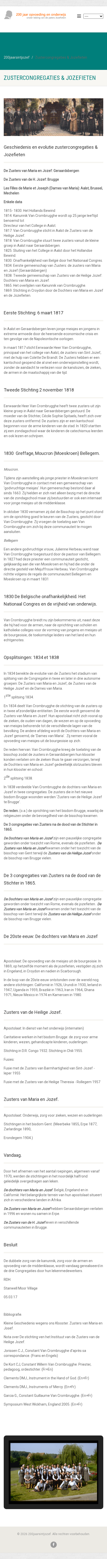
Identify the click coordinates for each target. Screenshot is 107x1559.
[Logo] (36, 15)
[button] (42, 1490)
